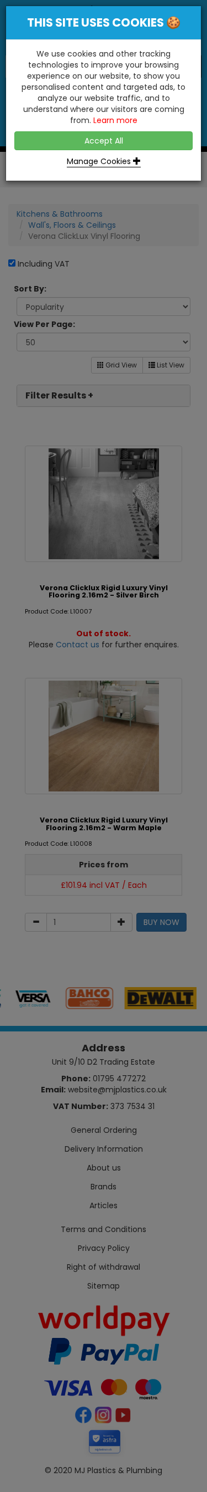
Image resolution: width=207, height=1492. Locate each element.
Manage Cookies (100, 161)
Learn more (115, 120)
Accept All (103, 140)
